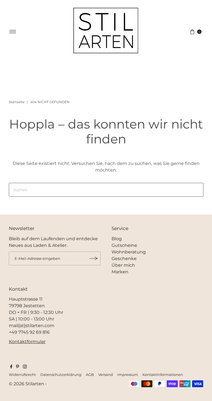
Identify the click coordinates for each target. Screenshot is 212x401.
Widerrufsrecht (22, 375)
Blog (117, 238)
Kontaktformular (27, 341)
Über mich (123, 265)
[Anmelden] (93, 258)
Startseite (17, 102)
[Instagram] (25, 367)
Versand (105, 375)
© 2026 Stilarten (27, 383)
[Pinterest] (17, 367)
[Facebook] (11, 367)
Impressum (127, 375)
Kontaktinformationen (162, 375)
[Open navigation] (13, 32)
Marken (120, 271)
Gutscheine (124, 245)
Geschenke (124, 258)
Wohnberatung (129, 252)
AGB (90, 375)
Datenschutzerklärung (60, 375)
